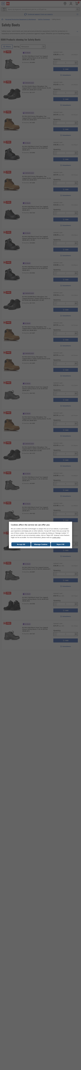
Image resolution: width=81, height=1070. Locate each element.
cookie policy (56, 537)
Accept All (21, 544)
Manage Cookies (40, 544)
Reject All (60, 544)
